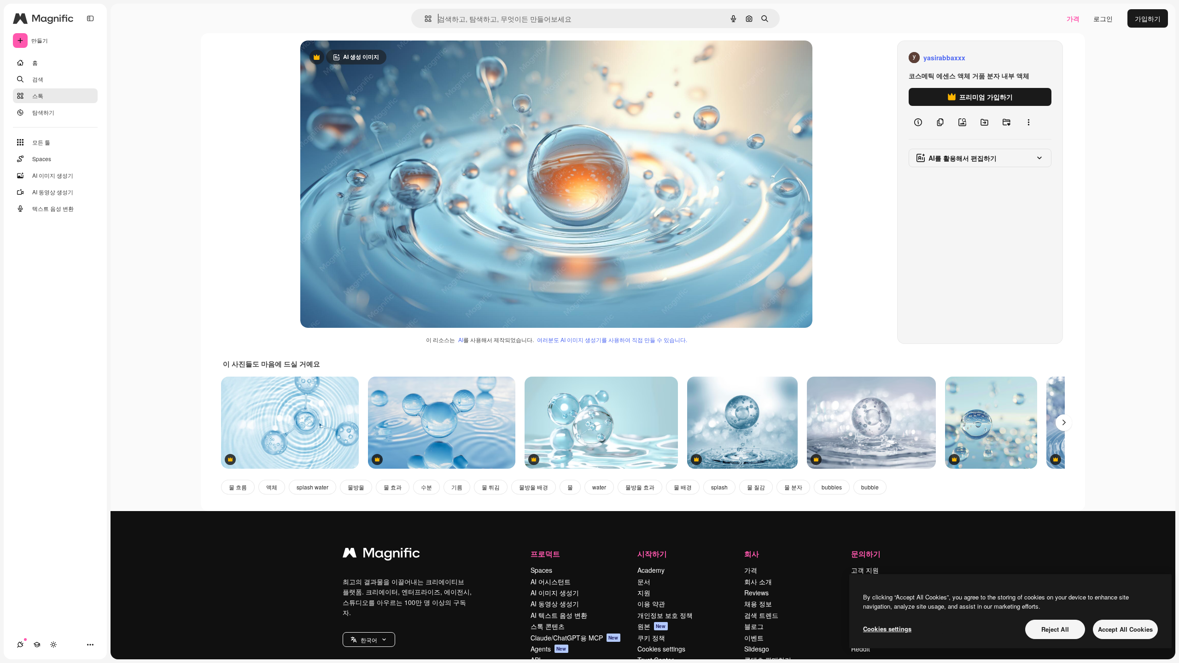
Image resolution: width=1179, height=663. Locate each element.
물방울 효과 (639, 487)
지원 (643, 592)
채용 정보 (758, 603)
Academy (651, 570)
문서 (643, 581)
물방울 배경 (533, 487)
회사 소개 (758, 581)
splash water (312, 487)
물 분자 (793, 487)
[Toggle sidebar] (90, 18)
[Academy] (36, 644)
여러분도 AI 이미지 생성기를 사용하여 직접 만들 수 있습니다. (612, 339)
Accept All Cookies (1125, 629)
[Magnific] (381, 555)
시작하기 (652, 553)
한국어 (369, 640)
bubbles (832, 487)
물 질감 (756, 487)
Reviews (756, 592)
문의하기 (866, 553)
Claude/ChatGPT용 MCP (575, 637)
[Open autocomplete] (424, 18)
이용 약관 (651, 603)
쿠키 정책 (651, 637)
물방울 (356, 487)
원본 (651, 626)
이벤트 (754, 637)
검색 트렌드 (761, 615)
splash (719, 487)
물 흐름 (238, 487)
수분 (426, 487)
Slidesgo (756, 648)
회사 (751, 553)
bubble (870, 487)
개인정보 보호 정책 (665, 615)
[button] (369, 639)
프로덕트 (545, 553)
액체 (271, 487)
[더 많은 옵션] (1028, 122)
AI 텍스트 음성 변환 (559, 615)
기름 (456, 487)
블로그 (754, 626)
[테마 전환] (53, 644)
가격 (1073, 18)
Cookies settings (661, 648)
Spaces (541, 570)
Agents (548, 648)
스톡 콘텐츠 (548, 626)
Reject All (1055, 629)
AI (460, 339)
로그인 (1103, 18)
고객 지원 (865, 570)
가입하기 (1148, 18)
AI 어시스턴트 (551, 581)
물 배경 (683, 487)
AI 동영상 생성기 (555, 603)
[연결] (20, 644)
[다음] (1064, 423)
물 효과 (393, 487)
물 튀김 (491, 487)
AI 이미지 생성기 (555, 592)
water (599, 487)
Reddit (860, 648)
